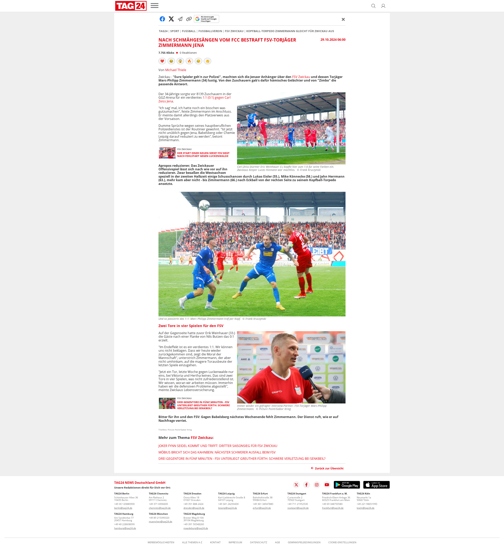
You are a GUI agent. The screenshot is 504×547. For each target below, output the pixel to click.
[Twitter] (296, 484)
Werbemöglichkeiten (161, 542)
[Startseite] (131, 6)
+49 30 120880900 (124, 504)
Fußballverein (210, 31)
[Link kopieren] (189, 19)
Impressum (235, 542)
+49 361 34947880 (263, 504)
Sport (174, 31)
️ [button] (162, 61)
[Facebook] (306, 484)
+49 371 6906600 (158, 504)
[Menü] (154, 5)
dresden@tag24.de (193, 508)
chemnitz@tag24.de (160, 508)
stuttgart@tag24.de (298, 508)
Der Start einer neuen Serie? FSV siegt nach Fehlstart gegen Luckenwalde (203, 155)
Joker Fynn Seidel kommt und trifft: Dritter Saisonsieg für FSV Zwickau (217, 446)
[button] (383, 5)
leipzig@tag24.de (227, 508)
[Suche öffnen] (373, 5)
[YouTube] (327, 484)
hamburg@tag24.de (125, 528)
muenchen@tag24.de (160, 521)
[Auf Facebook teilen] (162, 19)
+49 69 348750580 (332, 504)
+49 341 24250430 (228, 504)
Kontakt (215, 542)
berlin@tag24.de (123, 508)
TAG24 (163, 31)
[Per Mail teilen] (180, 19)
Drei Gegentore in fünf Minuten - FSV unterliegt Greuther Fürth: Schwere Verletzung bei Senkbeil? (203, 405)
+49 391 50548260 (193, 524)
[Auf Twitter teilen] (171, 19)
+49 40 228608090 (124, 524)
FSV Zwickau (234, 31)
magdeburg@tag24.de (195, 528)
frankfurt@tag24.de (333, 508)
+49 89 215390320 (159, 517)
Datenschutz (258, 542)
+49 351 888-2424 (193, 504)
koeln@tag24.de (365, 508)
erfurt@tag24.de (262, 508)
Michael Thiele (175, 70)
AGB (277, 542)
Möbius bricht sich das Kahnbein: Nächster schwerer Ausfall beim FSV (217, 452)
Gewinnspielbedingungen (304, 542)
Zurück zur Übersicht (329, 468)
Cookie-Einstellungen (342, 542)
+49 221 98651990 (367, 504)
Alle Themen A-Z (192, 542)
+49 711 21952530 (297, 504)
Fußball (189, 31)
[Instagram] (316, 484)
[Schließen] (343, 19)
